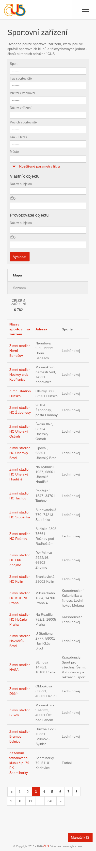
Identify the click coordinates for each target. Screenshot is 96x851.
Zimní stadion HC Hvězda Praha (20, 619)
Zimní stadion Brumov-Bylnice (20, 736)
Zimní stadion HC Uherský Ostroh (20, 431)
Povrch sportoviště (23, 122)
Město (14, 151)
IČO (13, 198)
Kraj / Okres (18, 137)
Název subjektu (21, 184)
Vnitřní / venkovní (22, 93)
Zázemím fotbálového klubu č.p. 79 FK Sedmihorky (19, 763)
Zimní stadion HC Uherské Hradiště (20, 474)
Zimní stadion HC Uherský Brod (20, 453)
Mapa (17, 275)
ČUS (46, 846)
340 (50, 801)
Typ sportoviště (21, 78)
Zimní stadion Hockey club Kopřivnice (20, 374)
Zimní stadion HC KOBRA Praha (20, 598)
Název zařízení (21, 108)
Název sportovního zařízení (19, 329)
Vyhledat (19, 257)
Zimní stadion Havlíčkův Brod (20, 641)
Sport (13, 64)
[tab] (48, 166)
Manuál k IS (80, 837)
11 (30, 801)
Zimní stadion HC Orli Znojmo (20, 560)
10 (20, 801)
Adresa (41, 329)
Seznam (19, 288)
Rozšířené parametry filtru (39, 166)
